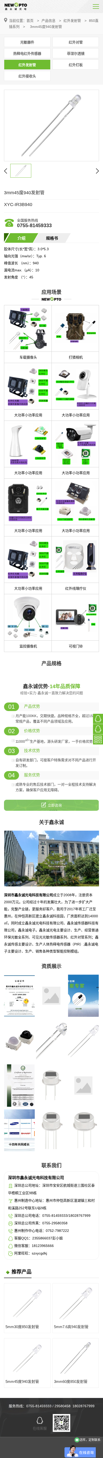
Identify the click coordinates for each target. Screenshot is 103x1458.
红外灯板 (76, 65)
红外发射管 (72, 21)
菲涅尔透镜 (75, 54)
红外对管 (76, 42)
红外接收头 (27, 76)
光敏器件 (27, 42)
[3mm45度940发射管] (51, 125)
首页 (30, 21)
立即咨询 (55, 805)
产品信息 (49, 21)
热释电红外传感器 (27, 54)
